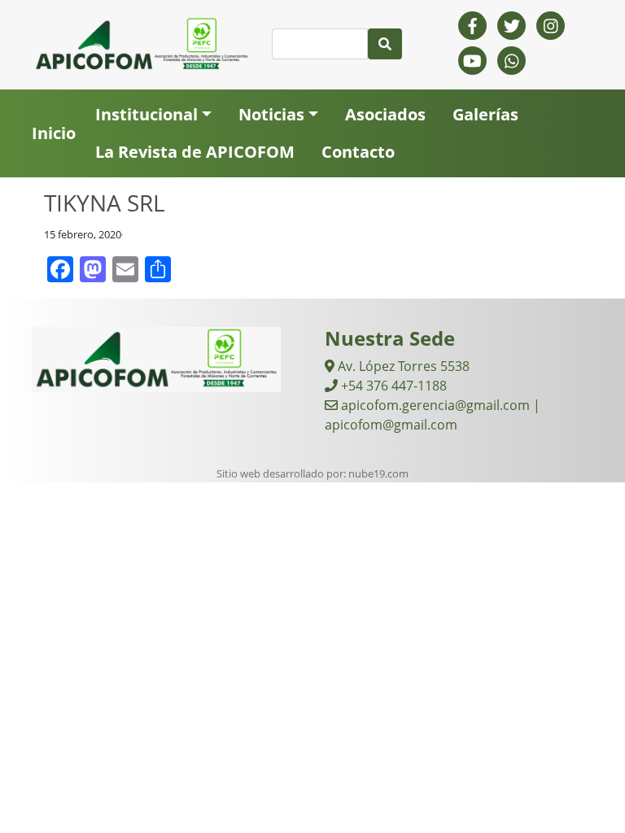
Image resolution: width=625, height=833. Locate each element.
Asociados (385, 114)
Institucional (146, 114)
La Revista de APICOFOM (195, 152)
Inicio (54, 133)
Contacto (358, 152)
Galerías (485, 114)
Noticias (271, 114)
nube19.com (378, 473)
